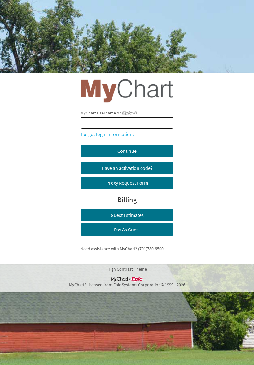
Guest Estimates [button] (127, 215)
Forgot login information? (108, 134)
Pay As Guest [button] (127, 229)
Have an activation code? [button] (127, 168)
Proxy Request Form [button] (127, 183)
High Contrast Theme (127, 269)
